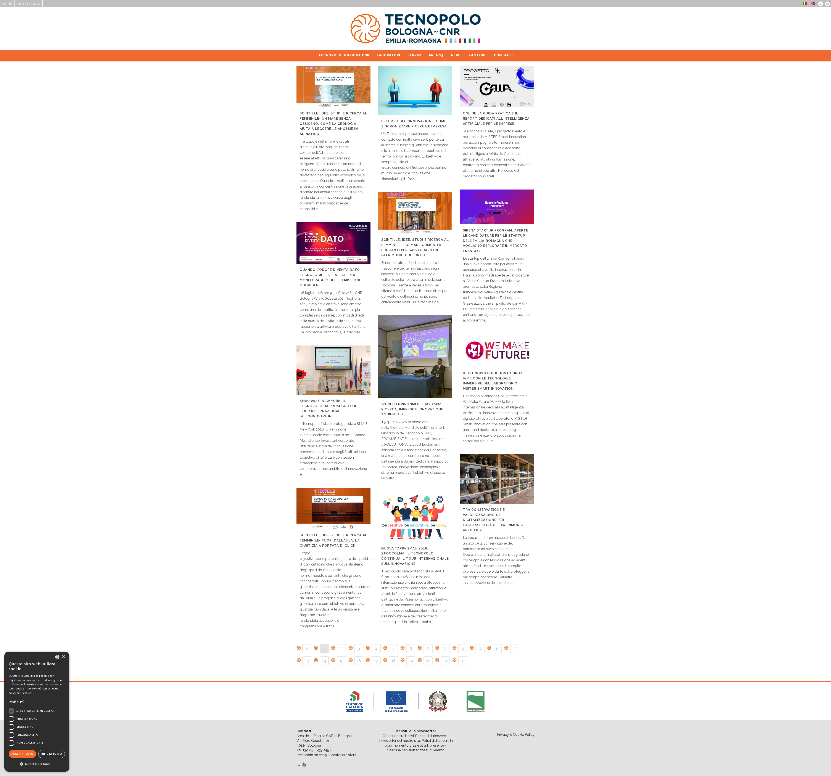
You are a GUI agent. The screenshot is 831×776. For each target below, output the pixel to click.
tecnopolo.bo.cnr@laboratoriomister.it (326, 755)
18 (393, 661)
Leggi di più (17, 701)
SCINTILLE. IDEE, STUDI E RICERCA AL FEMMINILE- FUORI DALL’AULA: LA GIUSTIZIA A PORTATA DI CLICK (333, 540)
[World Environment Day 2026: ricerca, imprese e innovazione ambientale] (415, 356)
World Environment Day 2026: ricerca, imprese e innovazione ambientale (412, 409)
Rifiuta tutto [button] (51, 754)
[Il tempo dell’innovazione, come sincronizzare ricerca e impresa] (415, 90)
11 (497, 648)
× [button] (63, 657)
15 (341, 661)
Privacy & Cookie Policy (516, 735)
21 (445, 661)
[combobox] (57, 657)
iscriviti (410, 736)
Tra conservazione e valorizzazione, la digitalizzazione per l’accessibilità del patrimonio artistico (493, 520)
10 (480, 648)
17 (376, 661)
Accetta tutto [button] (22, 754)
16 (359, 661)
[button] (37, 764)
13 (307, 661)
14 (324, 661)
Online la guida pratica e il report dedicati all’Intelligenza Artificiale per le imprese (496, 118)
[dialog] (36, 712)
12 (515, 648)
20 (428, 661)
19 (411, 661)
